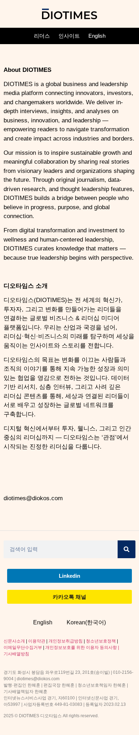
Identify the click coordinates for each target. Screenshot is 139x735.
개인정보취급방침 (65, 641)
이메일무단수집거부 (23, 647)
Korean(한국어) (86, 622)
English (96, 36)
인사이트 (69, 36)
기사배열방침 (16, 653)
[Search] (126, 549)
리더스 (42, 36)
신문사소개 (14, 641)
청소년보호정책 (101, 641)
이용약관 (36, 641)
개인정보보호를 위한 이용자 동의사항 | (82, 647)
